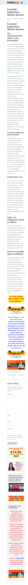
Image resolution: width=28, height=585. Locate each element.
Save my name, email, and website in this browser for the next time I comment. (16, 437)
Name (9, 415)
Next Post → (22, 375)
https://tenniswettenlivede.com (15, 76)
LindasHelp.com (15, 317)
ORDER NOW (20, 558)
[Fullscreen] (22, 490)
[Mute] (20, 490)
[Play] (10, 490)
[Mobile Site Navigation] (24, 2)
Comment (10, 394)
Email (9, 422)
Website (9, 428)
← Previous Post (11, 375)
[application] (16, 487)
